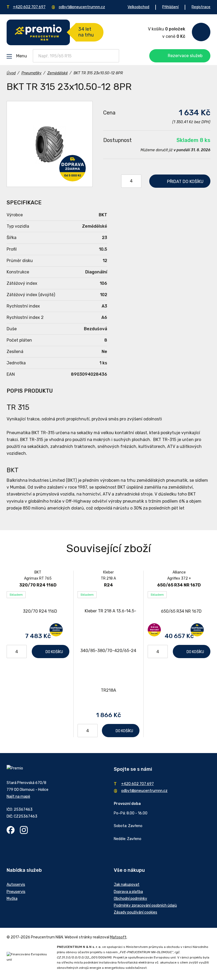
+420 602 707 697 (29, 7)
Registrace (201, 7)
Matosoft (118, 937)
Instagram (24, 830)
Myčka (12, 898)
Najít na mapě (18, 796)
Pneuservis (16, 891)
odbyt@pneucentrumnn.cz (82, 7)
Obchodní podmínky (130, 898)
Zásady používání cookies (135, 912)
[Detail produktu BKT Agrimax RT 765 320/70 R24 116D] (38, 611)
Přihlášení (170, 7)
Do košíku (54, 652)
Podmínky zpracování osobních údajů (145, 905)
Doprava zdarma (72, 168)
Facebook (11, 830)
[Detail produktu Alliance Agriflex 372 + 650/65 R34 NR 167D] (179, 611)
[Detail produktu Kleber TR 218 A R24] (109, 650)
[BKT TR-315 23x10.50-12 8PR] (49, 144)
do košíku (185, 181)
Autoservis (16, 884)
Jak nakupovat (126, 884)
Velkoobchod (138, 7)
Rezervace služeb (185, 55)
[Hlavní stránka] (38, 32)
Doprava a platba (128, 891)
